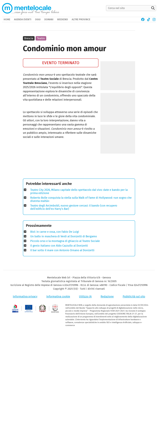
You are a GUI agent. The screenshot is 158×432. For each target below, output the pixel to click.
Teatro (41, 38)
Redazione (107, 296)
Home (7, 19)
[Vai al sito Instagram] (154, 19)
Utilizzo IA (85, 296)
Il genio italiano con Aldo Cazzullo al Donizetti (59, 245)
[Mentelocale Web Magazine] (30, 8)
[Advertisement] (60, 159)
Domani (48, 19)
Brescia (28, 38)
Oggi (38, 19)
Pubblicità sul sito (134, 296)
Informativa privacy (25, 296)
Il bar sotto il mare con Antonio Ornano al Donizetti (62, 250)
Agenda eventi (22, 19)
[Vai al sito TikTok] (148, 19)
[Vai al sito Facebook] (143, 19)
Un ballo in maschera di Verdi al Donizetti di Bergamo (63, 236)
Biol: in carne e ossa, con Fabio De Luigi (54, 231)
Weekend (62, 19)
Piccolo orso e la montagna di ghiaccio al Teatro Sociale (65, 241)
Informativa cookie (58, 296)
